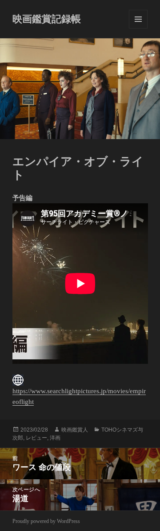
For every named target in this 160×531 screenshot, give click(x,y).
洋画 (55, 438)
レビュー (36, 438)
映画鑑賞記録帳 (46, 19)
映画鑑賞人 (74, 430)
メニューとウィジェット (138, 19)
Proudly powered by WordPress (46, 521)
